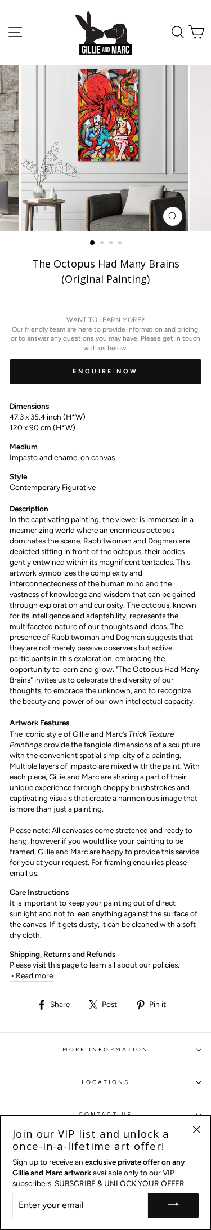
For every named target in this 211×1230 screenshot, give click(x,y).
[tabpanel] (105, 148)
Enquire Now (105, 371)
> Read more (31, 975)
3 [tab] (112, 244)
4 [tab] (121, 244)
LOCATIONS (106, 1082)
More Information (105, 1049)
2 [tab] (103, 244)
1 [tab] (93, 243)
